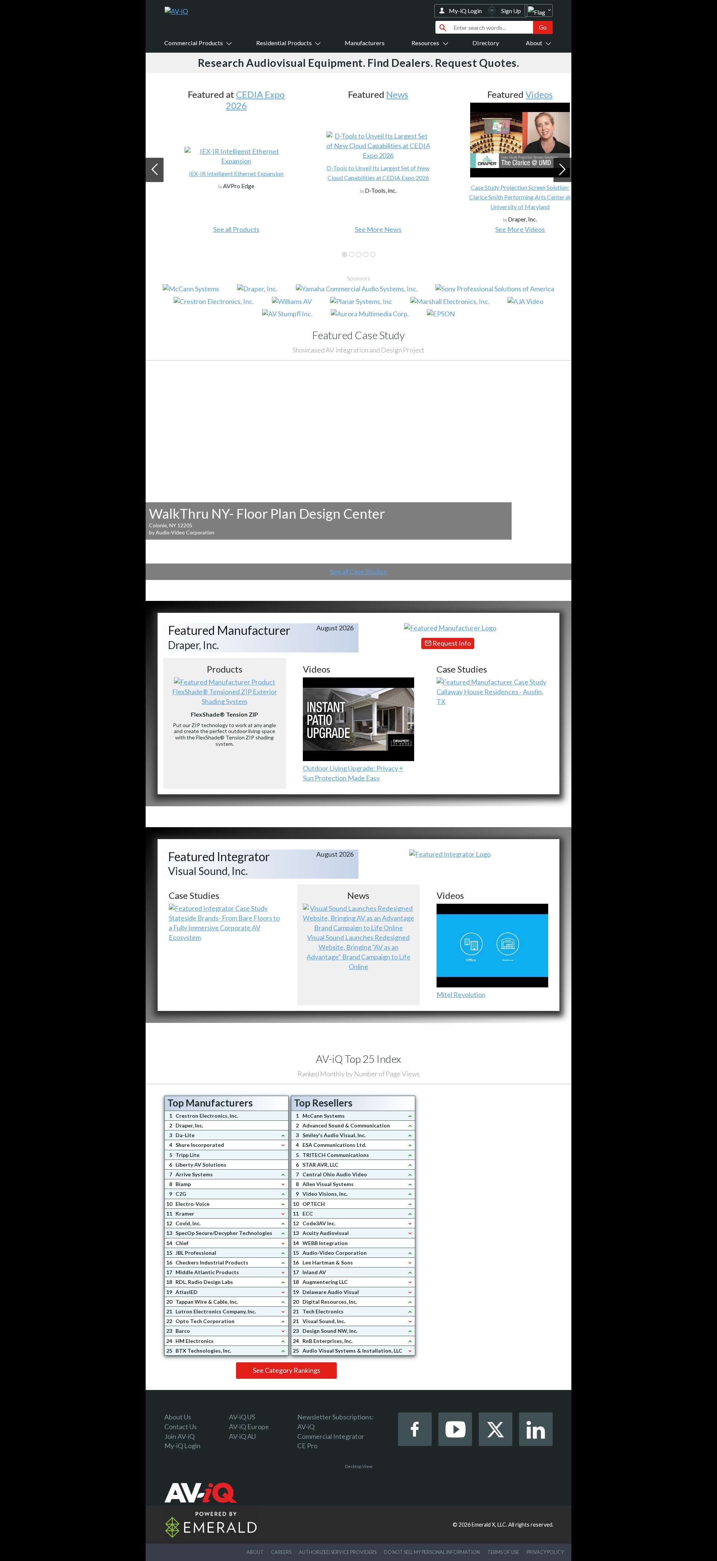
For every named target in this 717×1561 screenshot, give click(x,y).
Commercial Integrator (330, 1436)
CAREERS (281, 1552)
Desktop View (358, 1466)
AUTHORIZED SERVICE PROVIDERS (337, 1552)
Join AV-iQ (179, 1436)
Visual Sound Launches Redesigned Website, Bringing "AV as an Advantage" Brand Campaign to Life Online (358, 952)
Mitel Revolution (461, 994)
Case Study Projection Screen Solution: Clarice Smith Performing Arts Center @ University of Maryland (500, 197)
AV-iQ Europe (249, 1426)
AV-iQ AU (242, 1436)
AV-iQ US (242, 1417)
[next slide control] (562, 170)
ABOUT (255, 1552)
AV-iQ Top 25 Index (358, 1058)
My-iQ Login (465, 10)
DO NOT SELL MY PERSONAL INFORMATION (432, 1552)
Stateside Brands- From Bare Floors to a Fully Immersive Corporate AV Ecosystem (224, 927)
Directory (485, 42)
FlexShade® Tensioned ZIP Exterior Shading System (224, 696)
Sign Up (511, 10)
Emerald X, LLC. (489, 1524)
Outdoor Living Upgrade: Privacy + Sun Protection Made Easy (353, 773)
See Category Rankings (286, 1370)
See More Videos (500, 229)
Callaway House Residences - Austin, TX (490, 696)
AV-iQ (305, 1426)
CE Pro (307, 1445)
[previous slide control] (155, 170)
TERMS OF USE (503, 1552)
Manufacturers (365, 42)
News (377, 94)
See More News (358, 229)
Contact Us (180, 1426)
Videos (519, 94)
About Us (177, 1417)
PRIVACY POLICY (545, 1552)
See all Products (216, 229)
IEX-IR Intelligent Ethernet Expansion (216, 173)
